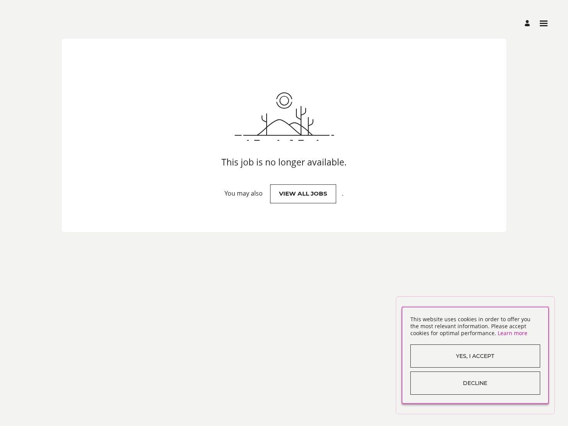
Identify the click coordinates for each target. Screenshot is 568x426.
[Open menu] (543, 23)
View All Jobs (303, 193)
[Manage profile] (528, 23)
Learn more (512, 333)
